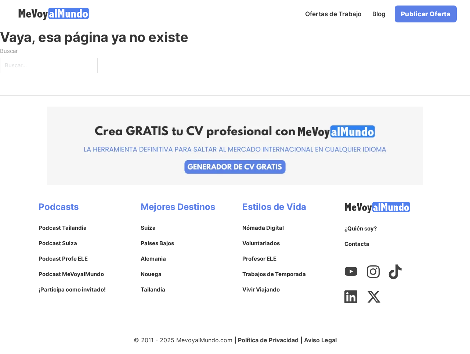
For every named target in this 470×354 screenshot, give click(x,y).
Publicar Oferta (426, 14)
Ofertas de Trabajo (333, 14)
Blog (379, 14)
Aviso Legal (320, 340)
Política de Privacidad (268, 340)
